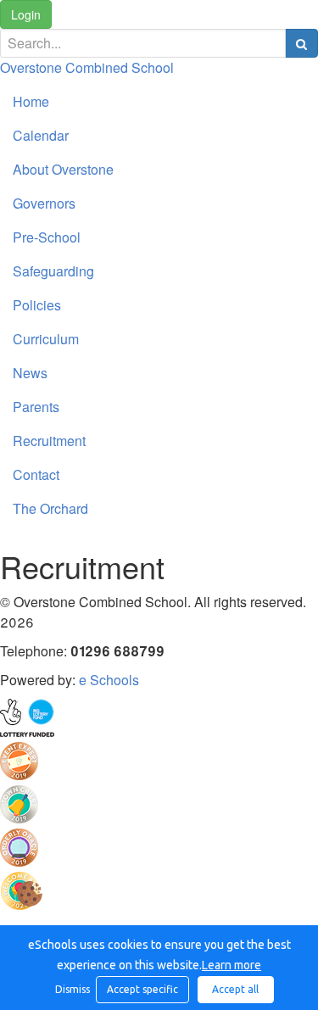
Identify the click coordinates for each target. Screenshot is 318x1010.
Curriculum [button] (46, 339)
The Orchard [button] (50, 508)
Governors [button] (44, 203)
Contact (36, 474)
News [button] (30, 372)
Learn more (231, 965)
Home (31, 101)
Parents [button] (36, 406)
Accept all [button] (235, 989)
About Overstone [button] (63, 169)
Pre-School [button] (47, 237)
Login (26, 14)
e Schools (109, 679)
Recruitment (49, 440)
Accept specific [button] (142, 989)
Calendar (41, 135)
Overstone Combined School (87, 67)
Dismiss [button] (71, 989)
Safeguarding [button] (53, 271)
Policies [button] (37, 305)
